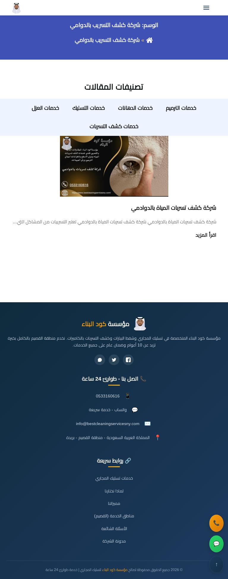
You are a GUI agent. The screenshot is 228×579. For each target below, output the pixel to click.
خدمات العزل (45, 108)
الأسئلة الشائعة (114, 528)
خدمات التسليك (88, 108)
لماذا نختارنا (114, 491)
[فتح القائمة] (206, 7)
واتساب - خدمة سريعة (108, 410)
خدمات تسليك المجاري (114, 478)
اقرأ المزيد (206, 235)
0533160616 (108, 396)
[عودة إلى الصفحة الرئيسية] (149, 40)
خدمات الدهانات (135, 108)
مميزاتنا (114, 503)
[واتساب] (99, 359)
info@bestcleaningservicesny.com (108, 423)
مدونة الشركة (114, 541)
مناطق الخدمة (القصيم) (114, 516)
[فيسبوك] (128, 359)
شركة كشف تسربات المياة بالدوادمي (173, 208)
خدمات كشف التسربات (114, 126)
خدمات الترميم (181, 108)
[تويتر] (114, 359)
